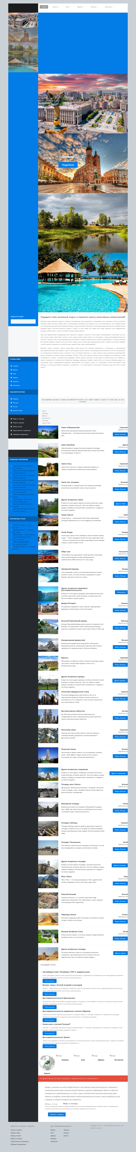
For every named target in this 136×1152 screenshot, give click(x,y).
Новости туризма (18, 423)
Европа (47, 1073)
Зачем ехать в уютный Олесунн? (56, 1024)
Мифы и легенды (18, 419)
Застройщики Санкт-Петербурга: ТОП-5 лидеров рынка (66, 972)
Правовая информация (20, 434)
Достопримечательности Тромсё (56, 1037)
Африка (101, 1060)
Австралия (118, 1060)
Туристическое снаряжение (22, 430)
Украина (15, 399)
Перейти (57, 1114)
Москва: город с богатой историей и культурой (62, 985)
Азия (83, 1060)
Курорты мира (17, 410)
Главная (15, 366)
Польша (15, 403)
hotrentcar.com (81, 399)
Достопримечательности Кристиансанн (59, 998)
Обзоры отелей (16, 1136)
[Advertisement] (83, 382)
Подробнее (68, 164)
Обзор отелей (17, 426)
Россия (15, 406)
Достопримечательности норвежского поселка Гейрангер (66, 1011)
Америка (65, 1060)
